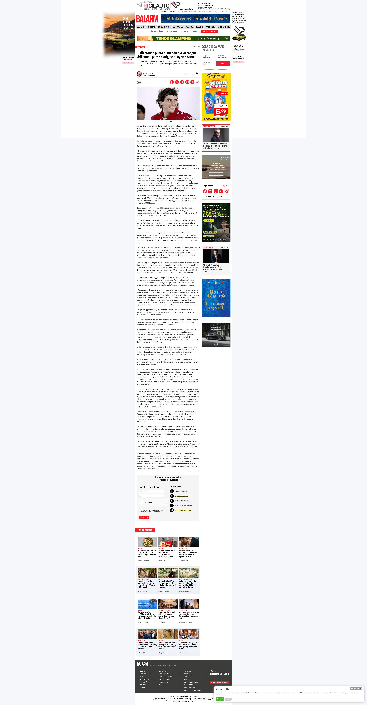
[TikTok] (172, 501)
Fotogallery (185, 31)
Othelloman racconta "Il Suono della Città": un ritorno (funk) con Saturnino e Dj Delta (166, 553)
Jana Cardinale (143, 591)
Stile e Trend (164, 674)
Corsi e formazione (155, 31)
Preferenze (228, 699)
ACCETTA (220, 698)
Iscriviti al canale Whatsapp (183, 505)
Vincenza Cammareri (186, 622)
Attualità (143, 682)
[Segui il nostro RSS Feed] (227, 674)
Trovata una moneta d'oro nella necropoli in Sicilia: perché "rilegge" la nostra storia (147, 553)
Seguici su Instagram (181, 496)
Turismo (143, 676)
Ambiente (162, 671)
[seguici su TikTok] (217, 674)
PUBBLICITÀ (165, 12)
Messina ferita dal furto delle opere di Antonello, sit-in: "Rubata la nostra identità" (167, 645)
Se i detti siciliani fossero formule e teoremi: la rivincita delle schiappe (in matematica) (167, 584)
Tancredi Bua (184, 560)
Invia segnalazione (191, 682)
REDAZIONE (173, 12)
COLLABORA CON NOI (204, 12)
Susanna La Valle (143, 622)
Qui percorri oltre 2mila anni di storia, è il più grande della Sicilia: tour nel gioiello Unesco (187, 584)
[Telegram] (172, 510)
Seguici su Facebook (181, 491)
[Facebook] (172, 491)
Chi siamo (187, 671)
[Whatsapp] (172, 505)
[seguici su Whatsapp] (221, 674)
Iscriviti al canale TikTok (182, 501)
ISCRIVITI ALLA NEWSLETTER (216, 196)
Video (195, 31)
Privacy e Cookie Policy (192, 690)
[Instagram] (172, 496)
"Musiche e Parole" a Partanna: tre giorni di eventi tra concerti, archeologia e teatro (215, 145)
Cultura (198, 46)
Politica (143, 685)
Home (193, 46)
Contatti (187, 679)
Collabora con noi (191, 688)
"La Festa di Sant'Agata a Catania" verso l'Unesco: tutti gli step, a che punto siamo (188, 645)
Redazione (162, 560)
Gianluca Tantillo (164, 591)
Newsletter (188, 685)
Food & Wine (144, 679)
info (246, 693)
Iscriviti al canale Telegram (183, 510)
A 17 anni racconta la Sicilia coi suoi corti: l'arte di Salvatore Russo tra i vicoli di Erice (189, 615)
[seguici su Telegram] (224, 674)
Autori (186, 676)
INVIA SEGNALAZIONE (190, 12)
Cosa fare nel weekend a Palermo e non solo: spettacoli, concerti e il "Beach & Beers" (167, 615)
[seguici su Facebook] (211, 674)
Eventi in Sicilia (145, 674)
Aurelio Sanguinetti (144, 560)
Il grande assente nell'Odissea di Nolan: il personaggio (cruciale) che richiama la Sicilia (147, 615)
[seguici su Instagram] (214, 674)
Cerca (222, 63)
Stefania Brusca (164, 653)
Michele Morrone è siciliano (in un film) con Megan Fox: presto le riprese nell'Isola (188, 553)
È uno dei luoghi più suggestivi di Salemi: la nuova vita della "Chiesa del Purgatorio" (146, 584)
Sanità (142, 688)
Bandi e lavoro (171, 31)
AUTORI (180, 12)
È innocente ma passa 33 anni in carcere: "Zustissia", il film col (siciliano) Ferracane (147, 645)
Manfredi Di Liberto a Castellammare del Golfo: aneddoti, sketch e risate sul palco (214, 268)
